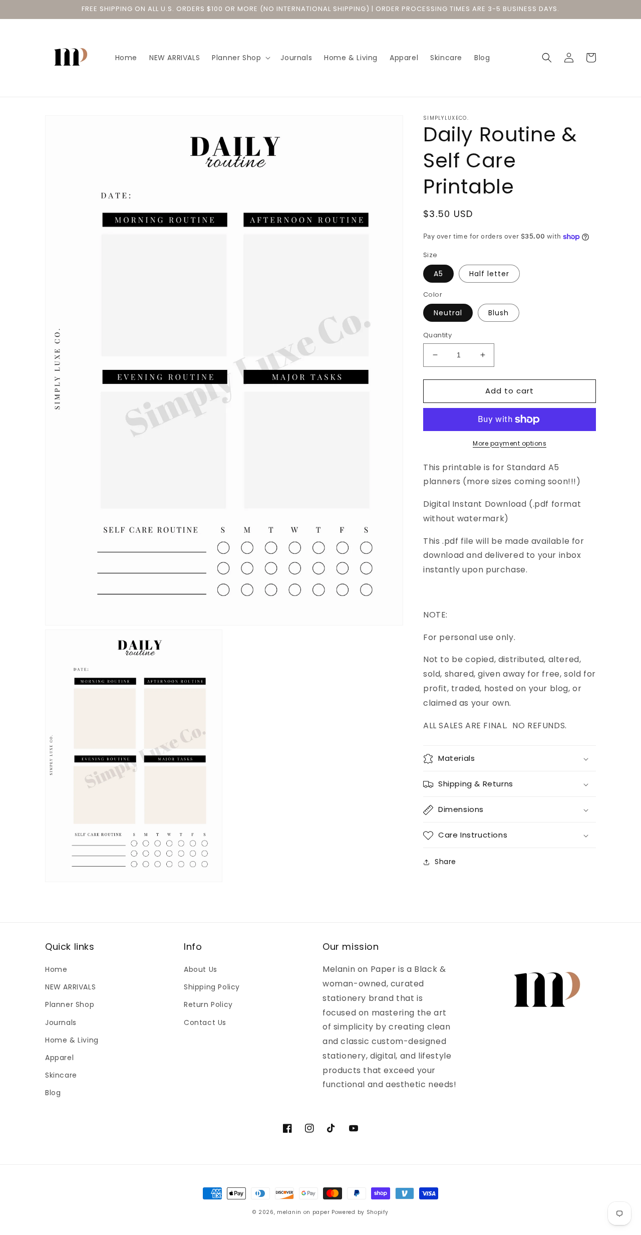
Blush (498, 313)
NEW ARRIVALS (70, 987)
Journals (61, 1022)
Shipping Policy (212, 987)
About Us (200, 969)
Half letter (489, 274)
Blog (53, 1093)
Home (56, 969)
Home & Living (72, 1040)
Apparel (59, 1058)
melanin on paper (303, 1212)
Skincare (61, 1075)
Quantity (437, 335)
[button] (240, 57)
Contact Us (205, 1022)
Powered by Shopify (360, 1212)
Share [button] (445, 862)
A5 (438, 274)
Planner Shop (69, 1004)
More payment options (509, 443)
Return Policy (208, 1004)
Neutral (448, 313)
